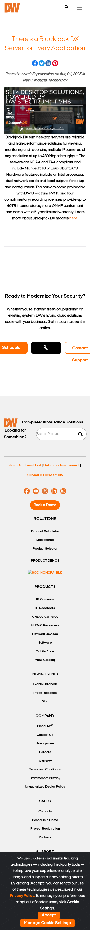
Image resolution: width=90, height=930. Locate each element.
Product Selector (45, 548)
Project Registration (45, 829)
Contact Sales (46, 348)
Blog (45, 701)
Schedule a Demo (45, 820)
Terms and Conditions (45, 769)
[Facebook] (27, 491)
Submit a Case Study (45, 475)
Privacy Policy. (22, 896)
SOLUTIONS (45, 519)
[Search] (66, 7)
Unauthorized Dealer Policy (45, 787)
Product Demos (45, 560)
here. (73, 218)
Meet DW (45, 726)
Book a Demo (45, 505)
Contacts (45, 811)
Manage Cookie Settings (47, 923)
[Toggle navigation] (79, 7)
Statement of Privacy (45, 778)
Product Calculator (45, 531)
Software (45, 643)
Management (45, 743)
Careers (45, 752)
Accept (49, 915)
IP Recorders (45, 608)
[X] (45, 491)
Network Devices (45, 634)
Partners (45, 837)
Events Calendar (45, 684)
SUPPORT (45, 852)
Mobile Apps (45, 651)
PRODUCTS (45, 587)
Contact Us (45, 735)
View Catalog (45, 660)
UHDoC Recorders (45, 625)
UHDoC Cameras (45, 617)
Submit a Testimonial (61, 465)
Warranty (45, 761)
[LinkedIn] (54, 491)
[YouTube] (36, 491)
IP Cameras (45, 599)
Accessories (45, 540)
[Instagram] (63, 491)
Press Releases (45, 693)
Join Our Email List (25, 465)
